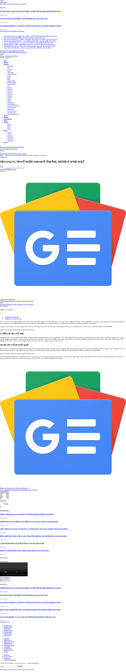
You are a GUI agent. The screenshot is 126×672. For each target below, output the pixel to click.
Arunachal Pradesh (12, 74)
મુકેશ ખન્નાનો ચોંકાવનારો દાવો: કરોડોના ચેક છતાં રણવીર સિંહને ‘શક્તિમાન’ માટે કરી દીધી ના (27, 47)
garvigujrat (8, 168)
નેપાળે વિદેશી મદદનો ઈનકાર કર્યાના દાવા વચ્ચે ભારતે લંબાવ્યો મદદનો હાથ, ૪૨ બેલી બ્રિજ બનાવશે (29, 46)
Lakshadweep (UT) (12, 110)
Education (10, 135)
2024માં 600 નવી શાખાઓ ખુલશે (13, 318)
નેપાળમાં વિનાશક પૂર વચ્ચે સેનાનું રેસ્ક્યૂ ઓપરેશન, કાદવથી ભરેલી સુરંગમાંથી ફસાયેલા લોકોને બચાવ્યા (30, 11)
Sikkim (9, 100)
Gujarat (6, 62)
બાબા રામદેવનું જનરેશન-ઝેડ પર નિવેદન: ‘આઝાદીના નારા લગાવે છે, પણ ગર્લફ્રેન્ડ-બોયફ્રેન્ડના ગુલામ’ (30, 26)
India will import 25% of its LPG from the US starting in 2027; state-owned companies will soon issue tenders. (34, 529)
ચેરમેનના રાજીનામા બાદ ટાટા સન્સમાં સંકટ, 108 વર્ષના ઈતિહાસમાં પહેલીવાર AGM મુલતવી (27, 514)
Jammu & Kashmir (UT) (13, 114)
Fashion (9, 125)
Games (5, 142)
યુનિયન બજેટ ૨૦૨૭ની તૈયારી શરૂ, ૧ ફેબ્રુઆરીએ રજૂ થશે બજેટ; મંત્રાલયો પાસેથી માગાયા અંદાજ (30, 41)
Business (6, 117)
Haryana (9, 87)
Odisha (9, 99)
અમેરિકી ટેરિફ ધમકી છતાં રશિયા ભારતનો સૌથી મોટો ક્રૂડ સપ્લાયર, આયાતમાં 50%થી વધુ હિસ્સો (29, 521)
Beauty (9, 124)
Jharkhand (10, 89)
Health (9, 129)
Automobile (10, 137)
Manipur (9, 92)
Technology (10, 139)
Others (5, 130)
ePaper (2, 54)
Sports (5, 120)
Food (8, 127)
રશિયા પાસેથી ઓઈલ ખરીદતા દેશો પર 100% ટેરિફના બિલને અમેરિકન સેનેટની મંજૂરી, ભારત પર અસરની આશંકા (33, 536)
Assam (9, 76)
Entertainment (8, 119)
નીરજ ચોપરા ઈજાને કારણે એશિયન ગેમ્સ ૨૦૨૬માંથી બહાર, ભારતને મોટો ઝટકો (24, 18)
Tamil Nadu (10, 102)
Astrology (9, 132)
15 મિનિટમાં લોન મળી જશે (12, 317)
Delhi (8, 67)
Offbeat (9, 134)
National (6, 64)
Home (5, 61)
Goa (8, 85)
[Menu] (0, 152)
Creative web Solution (33, 663)
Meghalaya (10, 94)
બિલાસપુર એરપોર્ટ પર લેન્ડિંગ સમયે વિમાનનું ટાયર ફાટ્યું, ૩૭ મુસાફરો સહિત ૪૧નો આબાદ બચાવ (29, 44)
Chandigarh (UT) (11, 107)
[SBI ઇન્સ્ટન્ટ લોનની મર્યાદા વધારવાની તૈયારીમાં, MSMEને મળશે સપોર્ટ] (16, 301)
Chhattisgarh (10, 72)
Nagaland (9, 97)
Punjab (9, 71)
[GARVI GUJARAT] (13, 52)
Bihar (8, 79)
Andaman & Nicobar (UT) (13, 105)
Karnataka (9, 90)
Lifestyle (6, 122)
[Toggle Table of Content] (1, 314)
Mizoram (9, 95)
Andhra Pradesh (11, 81)
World (5, 115)
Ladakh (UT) (10, 109)
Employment (10, 140)
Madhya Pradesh (11, 84)
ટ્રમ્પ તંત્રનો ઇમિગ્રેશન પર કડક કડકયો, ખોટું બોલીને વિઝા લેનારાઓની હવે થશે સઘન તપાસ (28, 42)
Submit (20, 666)
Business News (3, 157)
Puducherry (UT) (11, 112)
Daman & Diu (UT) (12, 104)
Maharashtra (10, 66)
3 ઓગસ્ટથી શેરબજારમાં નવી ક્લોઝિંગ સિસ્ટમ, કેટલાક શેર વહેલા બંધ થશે (22, 543)
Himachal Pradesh (11, 82)
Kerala (9, 77)
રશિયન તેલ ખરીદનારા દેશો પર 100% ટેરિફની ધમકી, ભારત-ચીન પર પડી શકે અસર (24, 550)
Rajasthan (9, 69)
